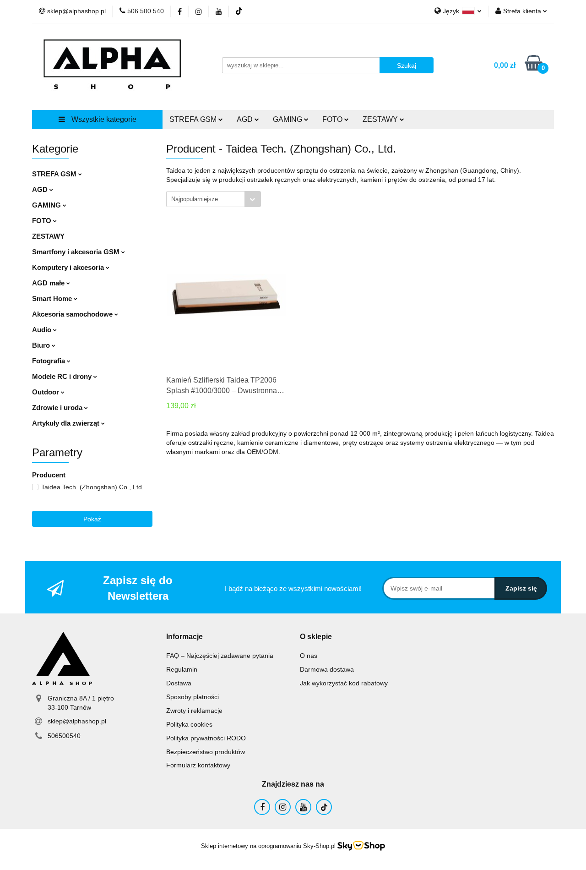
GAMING (47, 205)
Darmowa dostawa (327, 669)
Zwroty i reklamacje (194, 710)
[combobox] (213, 199)
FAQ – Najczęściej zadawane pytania (219, 655)
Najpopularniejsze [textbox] (194, 199)
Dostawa (178, 683)
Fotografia (49, 361)
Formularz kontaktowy (198, 765)
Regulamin (181, 669)
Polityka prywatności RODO (206, 738)
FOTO (42, 220)
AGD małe (49, 283)
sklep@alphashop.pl (77, 721)
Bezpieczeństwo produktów (205, 751)
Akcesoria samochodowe (73, 314)
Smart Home (53, 298)
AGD (40, 189)
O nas (308, 655)
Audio (42, 330)
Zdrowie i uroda (58, 407)
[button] (184, 637)
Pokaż (92, 519)
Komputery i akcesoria (69, 267)
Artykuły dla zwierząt (66, 423)
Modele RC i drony (62, 376)
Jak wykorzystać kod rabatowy (344, 683)
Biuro (42, 345)
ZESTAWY (381, 119)
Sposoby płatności (192, 696)
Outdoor (46, 392)
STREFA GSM (55, 174)
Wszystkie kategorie (103, 119)
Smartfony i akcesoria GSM (76, 252)
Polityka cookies (189, 724)
